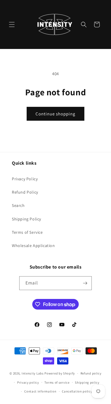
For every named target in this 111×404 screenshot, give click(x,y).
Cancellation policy (77, 391)
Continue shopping (55, 114)
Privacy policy (28, 382)
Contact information (40, 391)
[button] (11, 24)
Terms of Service (27, 232)
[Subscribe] (84, 283)
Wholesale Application (33, 245)
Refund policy (91, 373)
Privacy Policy (25, 178)
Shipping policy (87, 382)
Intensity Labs (33, 373)
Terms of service (56, 382)
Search (18, 205)
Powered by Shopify (59, 373)
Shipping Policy (26, 219)
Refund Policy (25, 192)
